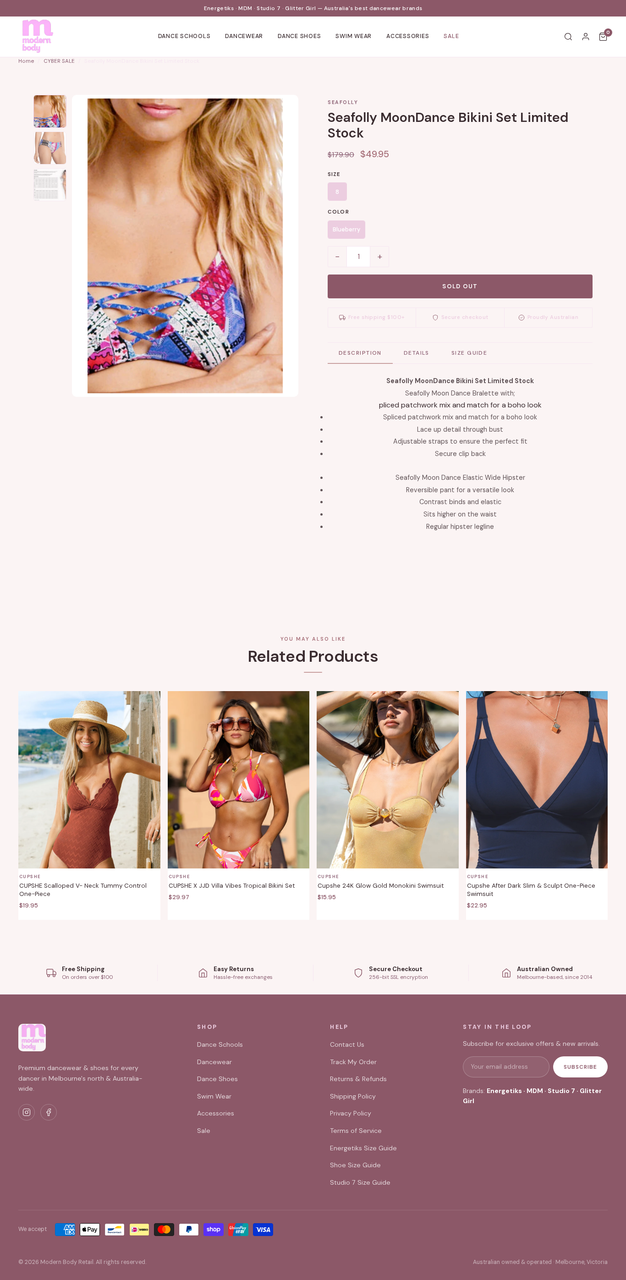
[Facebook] (48, 1112)
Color (338, 212)
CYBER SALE (59, 61)
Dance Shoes (299, 36)
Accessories (407, 36)
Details (416, 353)
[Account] (585, 36)
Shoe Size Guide (355, 1165)
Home (26, 61)
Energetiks (504, 1091)
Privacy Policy (350, 1113)
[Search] (568, 36)
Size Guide (469, 353)
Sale (451, 36)
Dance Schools (184, 36)
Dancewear (244, 36)
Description (360, 353)
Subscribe (580, 1067)
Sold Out (460, 286)
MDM (535, 1091)
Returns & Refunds (358, 1079)
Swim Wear (353, 36)
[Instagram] (26, 1112)
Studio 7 (561, 1091)
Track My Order (353, 1062)
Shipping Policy (353, 1096)
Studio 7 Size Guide (360, 1182)
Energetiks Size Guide (363, 1148)
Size (334, 174)
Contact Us (347, 1044)
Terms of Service (356, 1130)
